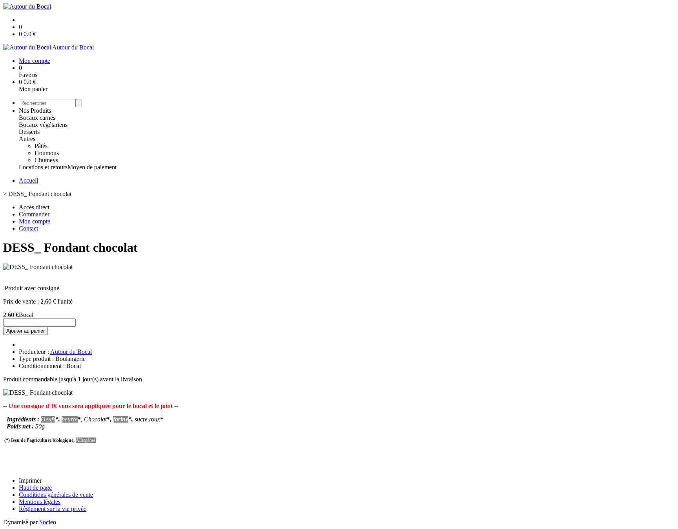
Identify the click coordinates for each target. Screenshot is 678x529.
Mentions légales (39, 501)
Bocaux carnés (37, 117)
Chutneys (46, 160)
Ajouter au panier (25, 331)
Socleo (47, 522)
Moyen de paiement (92, 167)
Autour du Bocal (71, 351)
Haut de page (35, 487)
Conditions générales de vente (56, 494)
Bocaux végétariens (43, 124)
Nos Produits (35, 110)
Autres (27, 138)
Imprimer (30, 480)
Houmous (47, 153)
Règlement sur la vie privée (52, 508)
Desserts (29, 131)
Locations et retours (43, 167)
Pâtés (41, 146)
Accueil (28, 180)
